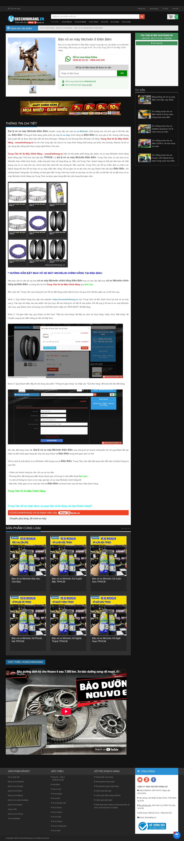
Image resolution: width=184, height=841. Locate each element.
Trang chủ (141, 9)
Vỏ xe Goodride (14, 819)
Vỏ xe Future (57, 821)
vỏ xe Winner (67, 22)
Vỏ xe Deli (56, 831)
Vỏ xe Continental (59, 826)
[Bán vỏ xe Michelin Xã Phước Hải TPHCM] (28, 616)
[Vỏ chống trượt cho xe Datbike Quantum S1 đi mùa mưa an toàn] (144, 129)
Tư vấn (165, 9)
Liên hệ (175, 9)
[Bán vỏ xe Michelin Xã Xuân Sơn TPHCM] (108, 556)
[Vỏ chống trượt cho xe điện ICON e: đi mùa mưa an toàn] (144, 143)
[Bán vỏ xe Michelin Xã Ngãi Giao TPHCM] (108, 616)
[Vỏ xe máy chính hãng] (153, 780)
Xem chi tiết (86, 85)
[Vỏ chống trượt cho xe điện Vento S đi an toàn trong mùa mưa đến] (144, 114)
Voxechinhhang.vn (27, 838)
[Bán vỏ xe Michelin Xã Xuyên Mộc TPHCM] (68, 556)
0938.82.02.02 (80, 60)
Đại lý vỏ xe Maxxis (15, 796)
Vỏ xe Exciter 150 (59, 803)
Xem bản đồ (157, 43)
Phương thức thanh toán (105, 782)
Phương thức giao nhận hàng (107, 786)
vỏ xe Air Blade (80, 22)
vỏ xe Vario (115, 22)
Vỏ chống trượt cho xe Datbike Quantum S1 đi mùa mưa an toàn (162, 129)
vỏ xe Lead (126, 22)
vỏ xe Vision (93, 22)
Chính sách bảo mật (103, 791)
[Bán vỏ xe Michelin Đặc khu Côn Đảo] (28, 556)
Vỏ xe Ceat (56, 789)
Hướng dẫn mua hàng (104, 777)
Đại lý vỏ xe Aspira (15, 805)
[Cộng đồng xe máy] (146, 780)
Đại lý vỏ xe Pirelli (15, 791)
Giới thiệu (56, 785)
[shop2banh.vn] (69, 513)
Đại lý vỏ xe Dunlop (15, 786)
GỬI (122, 73)
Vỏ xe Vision (57, 812)
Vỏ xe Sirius (57, 808)
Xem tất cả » (126, 529)
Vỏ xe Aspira (57, 794)
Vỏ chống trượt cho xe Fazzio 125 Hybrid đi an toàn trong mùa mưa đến (163, 158)
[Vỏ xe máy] (26, 19)
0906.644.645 (97, 60)
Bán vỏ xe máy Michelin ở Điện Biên (89, 28)
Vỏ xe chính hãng (47, 28)
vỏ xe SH (104, 22)
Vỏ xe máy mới (14, 777)
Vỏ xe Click (56, 817)
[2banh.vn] (140, 780)
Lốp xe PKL (12, 809)
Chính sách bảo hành (103, 800)
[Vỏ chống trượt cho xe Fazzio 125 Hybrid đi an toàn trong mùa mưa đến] (144, 158)
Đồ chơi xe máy (14, 9)
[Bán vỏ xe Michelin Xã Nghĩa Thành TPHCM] (68, 616)
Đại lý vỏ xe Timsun (15, 814)
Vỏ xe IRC (56, 798)
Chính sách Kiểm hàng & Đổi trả (107, 796)
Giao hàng (154, 9)
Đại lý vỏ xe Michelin (64, 28)
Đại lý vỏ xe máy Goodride (18, 800)
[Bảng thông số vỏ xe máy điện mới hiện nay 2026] (144, 100)
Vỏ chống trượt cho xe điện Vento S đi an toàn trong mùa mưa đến (162, 114)
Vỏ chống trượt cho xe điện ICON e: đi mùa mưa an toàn (163, 143)
